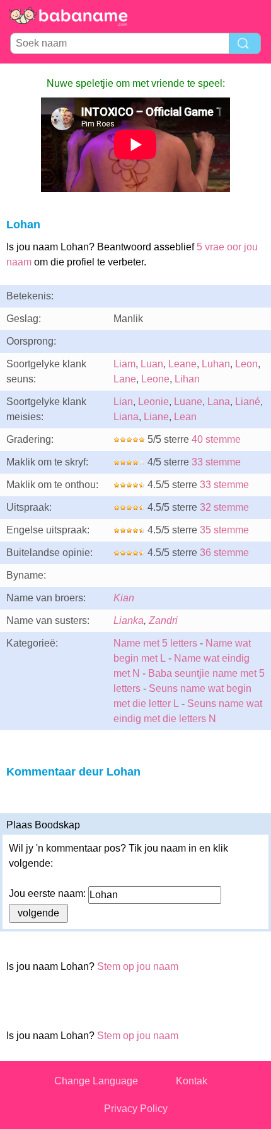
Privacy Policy (136, 1108)
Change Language (96, 1081)
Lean (185, 416)
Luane (188, 401)
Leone (155, 379)
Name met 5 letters (155, 643)
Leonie (153, 401)
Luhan (216, 364)
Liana (126, 416)
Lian (123, 401)
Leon (246, 364)
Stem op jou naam (137, 966)
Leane (182, 364)
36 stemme (224, 552)
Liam (124, 364)
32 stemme (224, 507)
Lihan (187, 379)
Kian (123, 597)
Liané (247, 401)
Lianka (128, 620)
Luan (152, 364)
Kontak (191, 1081)
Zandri (163, 620)
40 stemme (216, 439)
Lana (218, 401)
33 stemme (216, 462)
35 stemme (224, 530)
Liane (156, 416)
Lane (124, 379)
